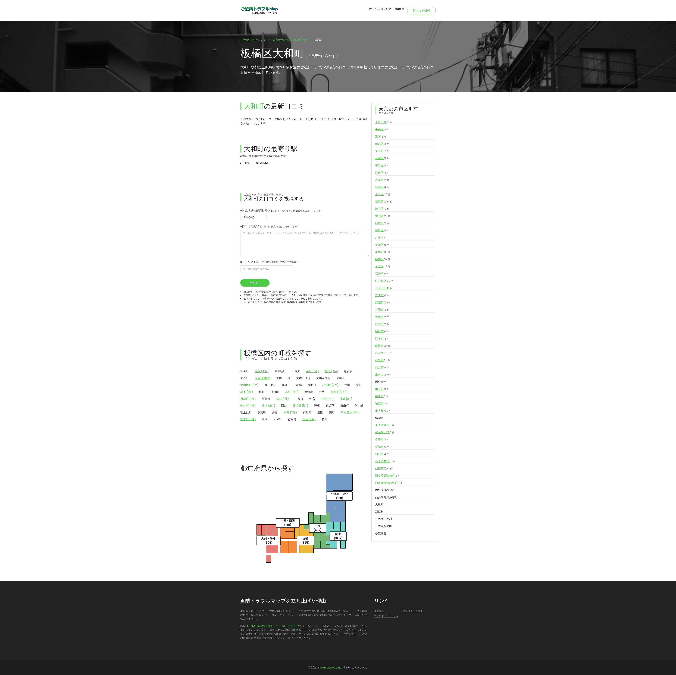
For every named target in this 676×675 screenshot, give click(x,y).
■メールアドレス (269, 262)
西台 (284, 406)
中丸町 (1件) (248, 406)
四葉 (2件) (309, 419)
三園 (320, 412)
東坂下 (330, 406)
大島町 (379, 504)
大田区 (382, 194)
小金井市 (383, 353)
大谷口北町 (303, 378)
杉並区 (382, 223)
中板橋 (299, 399)
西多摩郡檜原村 (385, 490)
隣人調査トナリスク (414, 611)
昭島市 (382, 331)
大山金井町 (323, 378)
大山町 (340, 378)
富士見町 (246, 412)
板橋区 (382, 252)
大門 (321, 392)
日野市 (382, 367)
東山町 (344, 406)
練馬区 (382, 259)
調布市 (382, 339)
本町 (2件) (290, 412)
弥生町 (292, 419)
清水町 (275, 392)
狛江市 (382, 403)
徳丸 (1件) (282, 399)
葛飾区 (382, 274)
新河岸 (308, 392)
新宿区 (382, 144)
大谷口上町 (283, 378)
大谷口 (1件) (262, 378)
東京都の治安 (281, 40)
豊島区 (382, 230)
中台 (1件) (327, 399)
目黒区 (382, 187)
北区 (380, 238)
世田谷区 (384, 201)
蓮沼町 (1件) (300, 406)
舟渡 (275, 412)
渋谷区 (382, 209)
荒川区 (382, 245)
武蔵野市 (383, 302)
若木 (324, 419)
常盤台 (266, 399)
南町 (332, 412)
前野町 (307, 412)
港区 (380, 137)
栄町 (359, 385)
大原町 (244, 378)
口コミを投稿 (421, 10)
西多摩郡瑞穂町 (387, 476)
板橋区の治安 (301, 40)
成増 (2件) (268, 406)
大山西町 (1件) (249, 385)
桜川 (262, 392)
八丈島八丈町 (383, 526)
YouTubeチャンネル (386, 616)
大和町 (277, 419)
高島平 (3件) (338, 392)
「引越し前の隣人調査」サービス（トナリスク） (275, 626)
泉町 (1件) (312, 371)
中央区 (382, 129)
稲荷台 (348, 371)
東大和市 (383, 411)
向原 (264, 419)
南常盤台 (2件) (350, 412)
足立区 (382, 266)
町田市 (382, 346)
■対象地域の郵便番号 (280, 210)
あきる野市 (385, 461)
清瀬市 (379, 418)
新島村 (379, 512)
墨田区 (382, 165)
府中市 (382, 324)
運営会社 (379, 611)
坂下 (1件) (246, 392)
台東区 (382, 158)
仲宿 (312, 399)
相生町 (244, 371)
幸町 (347, 385)
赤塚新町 (280, 371)
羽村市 (382, 454)
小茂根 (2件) (330, 385)
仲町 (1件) (346, 399)
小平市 (382, 360)
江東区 (382, 173)
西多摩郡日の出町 (388, 483)
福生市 (381, 396)
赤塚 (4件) (261, 371)
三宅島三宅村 (383, 519)
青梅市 (382, 317)
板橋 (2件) (331, 371)
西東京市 (384, 468)
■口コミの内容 (269, 226)
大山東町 (270, 385)
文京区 (382, 151)
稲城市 (382, 447)
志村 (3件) (291, 392)
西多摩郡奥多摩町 (386, 497)
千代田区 (383, 122)
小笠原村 (380, 533)
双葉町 (262, 412)
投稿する (255, 283)
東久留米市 (385, 425)
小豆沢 (296, 371)
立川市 (382, 295)
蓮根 (317, 406)
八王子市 (384, 288)
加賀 (284, 385)
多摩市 (382, 440)
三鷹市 (382, 310)
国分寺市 (380, 382)
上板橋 (297, 385)
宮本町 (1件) (248, 419)
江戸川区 (384, 281)
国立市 (382, 389)
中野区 (382, 216)
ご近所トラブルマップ (254, 40)
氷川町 (359, 406)
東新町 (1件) (248, 399)
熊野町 (312, 385)
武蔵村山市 (385, 432)
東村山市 (383, 375)
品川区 (382, 180)
